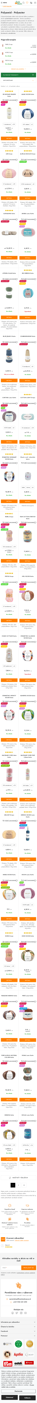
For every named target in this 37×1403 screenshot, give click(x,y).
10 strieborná (26, 366)
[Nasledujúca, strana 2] (18, 1185)
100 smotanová (7, 547)
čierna (28, 487)
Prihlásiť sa (29, 1268)
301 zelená (26, 124)
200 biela (26, 785)
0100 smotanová (26, 184)
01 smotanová (7, 184)
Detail (9, 138)
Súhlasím (27, 1398)
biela (23, 487)
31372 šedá (7, 428)
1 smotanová (7, 124)
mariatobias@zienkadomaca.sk (20, 1299)
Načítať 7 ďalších (20, 1178)
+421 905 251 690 (20, 1302)
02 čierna (7, 966)
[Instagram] (21, 1313)
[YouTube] (25, 1313)
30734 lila (26, 1145)
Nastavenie (18, 1391)
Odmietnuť (9, 1397)
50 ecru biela (7, 1145)
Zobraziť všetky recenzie (22, 1240)
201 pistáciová (7, 666)
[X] (17, 1313)
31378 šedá (26, 905)
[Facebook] (12, 1313)
